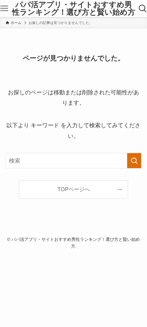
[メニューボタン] (4, 8)
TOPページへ (73, 189)
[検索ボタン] (142, 8)
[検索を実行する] (134, 160)
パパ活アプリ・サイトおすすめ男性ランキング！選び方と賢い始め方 (73, 8)
